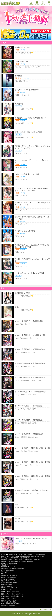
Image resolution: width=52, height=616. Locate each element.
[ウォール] (26, 34)
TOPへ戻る (46, 610)
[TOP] (10, 3)
